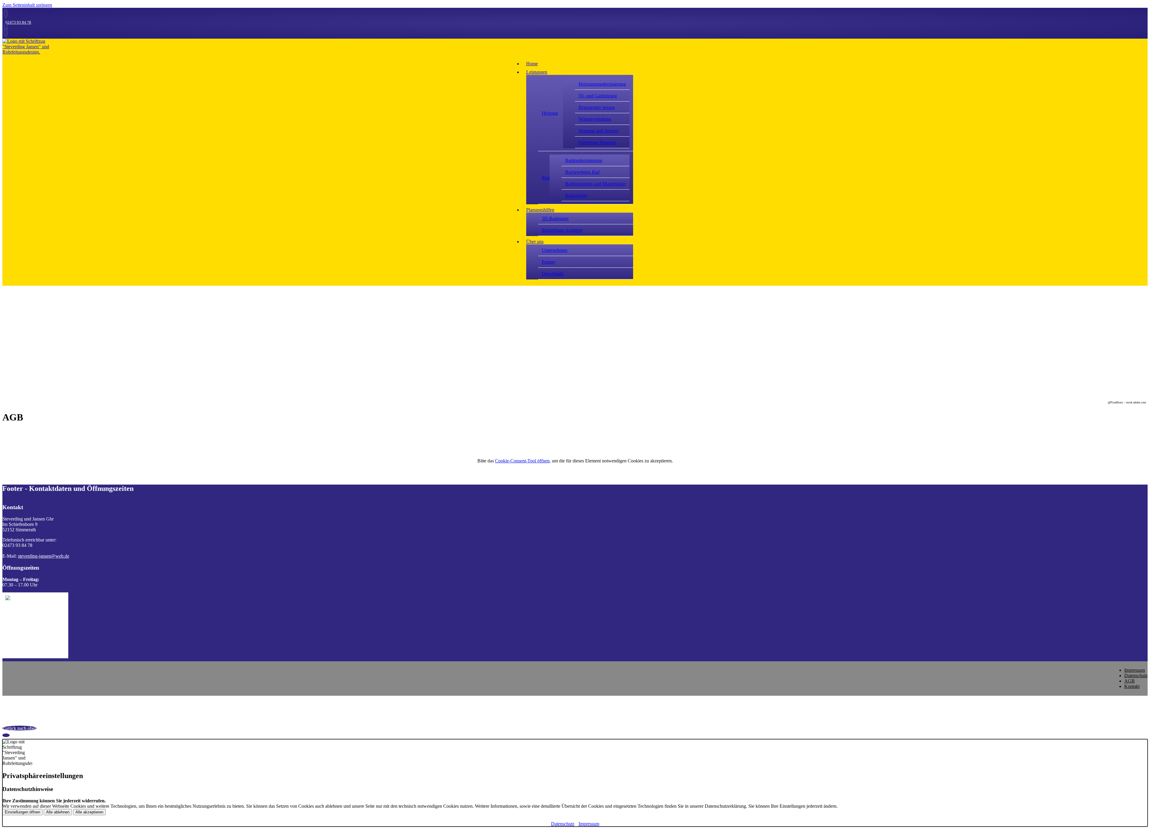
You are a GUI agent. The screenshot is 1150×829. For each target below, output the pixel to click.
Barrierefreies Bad (582, 172)
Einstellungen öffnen (22, 812)
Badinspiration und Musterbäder (595, 183)
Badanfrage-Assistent (562, 230)
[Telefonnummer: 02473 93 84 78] (5, 13)
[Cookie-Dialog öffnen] (6, 735)
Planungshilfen (540, 209)
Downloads (553, 273)
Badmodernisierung (583, 160)
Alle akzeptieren (89, 812)
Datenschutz (1136, 675)
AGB (1129, 680)
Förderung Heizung (597, 142)
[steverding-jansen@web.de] (5, 27)
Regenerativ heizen (597, 107)
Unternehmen (555, 250)
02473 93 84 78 (18, 22)
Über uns (535, 241)
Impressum (1134, 670)
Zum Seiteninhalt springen (27, 4)
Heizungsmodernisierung (602, 84)
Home (532, 63)
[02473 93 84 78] (5, 32)
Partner (548, 261)
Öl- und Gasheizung (598, 95)
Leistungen (536, 72)
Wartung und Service (598, 130)
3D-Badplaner (555, 218)
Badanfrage (576, 195)
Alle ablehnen (57, 812)
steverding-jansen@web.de (43, 556)
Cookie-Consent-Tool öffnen (522, 460)
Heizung (550, 113)
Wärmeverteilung (595, 119)
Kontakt (1132, 686)
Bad (546, 177)
